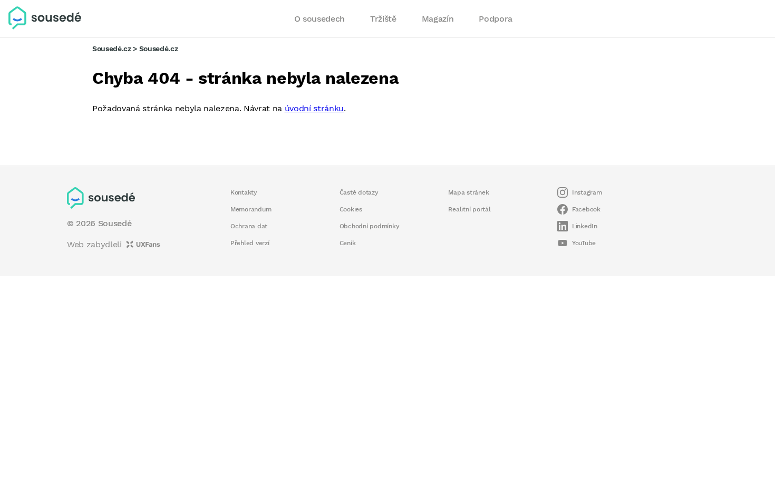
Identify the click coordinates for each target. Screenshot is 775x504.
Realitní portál (469, 209)
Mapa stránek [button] (468, 192)
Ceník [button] (348, 243)
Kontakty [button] (243, 192)
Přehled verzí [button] (249, 243)
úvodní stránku (314, 108)
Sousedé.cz (111, 48)
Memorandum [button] (250, 209)
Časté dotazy (359, 192)
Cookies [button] (351, 209)
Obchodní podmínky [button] (370, 226)
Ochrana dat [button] (248, 226)
